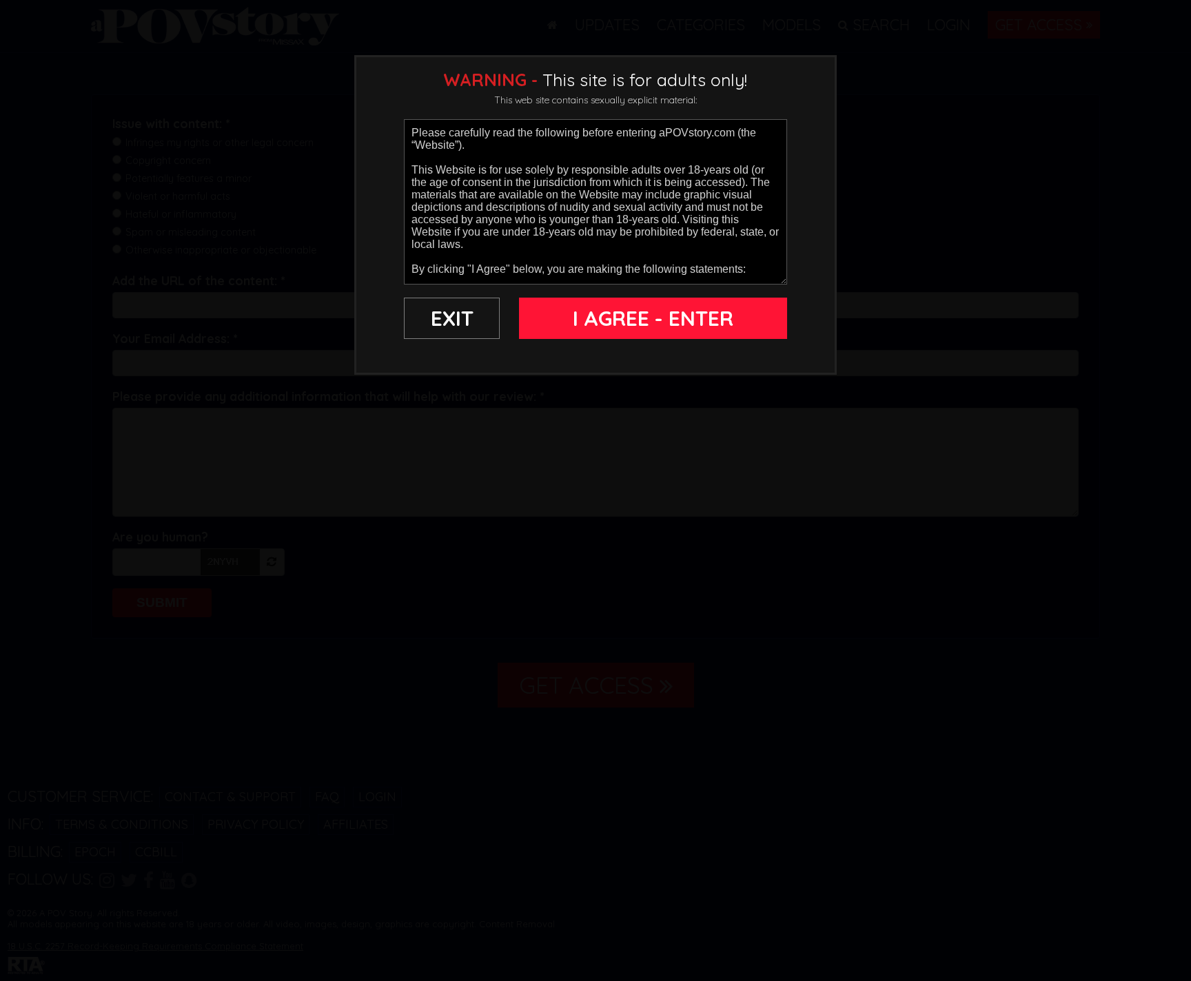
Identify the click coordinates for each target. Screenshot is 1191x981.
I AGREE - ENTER (653, 318)
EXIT (452, 318)
